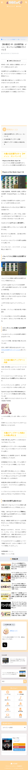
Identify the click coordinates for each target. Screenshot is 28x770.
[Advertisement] (14, 22)
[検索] (25, 681)
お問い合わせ (7, 717)
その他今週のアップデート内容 (12, 139)
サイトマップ (11, 6)
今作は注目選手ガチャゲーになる (10, 350)
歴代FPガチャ (8, 700)
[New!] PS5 (7, 705)
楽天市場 (16, 747)
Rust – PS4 (16, 738)
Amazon (16, 744)
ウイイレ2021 (8, 694)
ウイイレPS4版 (10, 554)
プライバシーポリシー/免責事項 (13, 766)
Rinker (19, 739)
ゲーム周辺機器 (20, 694)
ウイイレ (11, 551)
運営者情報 (20, 711)
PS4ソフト (20, 705)
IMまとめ (20, 700)
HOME (19, 6)
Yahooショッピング (19, 749)
